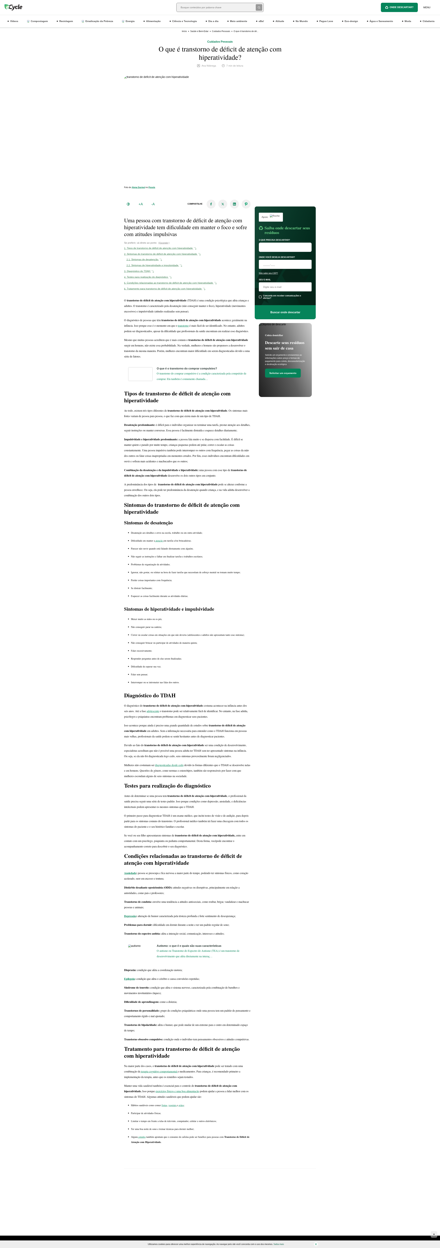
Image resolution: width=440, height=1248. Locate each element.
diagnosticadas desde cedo (169, 765)
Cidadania (428, 21)
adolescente (153, 711)
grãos (181, 1105)
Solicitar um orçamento (282, 373)
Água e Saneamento (381, 21)
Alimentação (153, 21)
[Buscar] (259, 7)
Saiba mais (278, 1244)
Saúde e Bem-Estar (199, 31)
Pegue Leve (326, 21)
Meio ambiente (238, 21)
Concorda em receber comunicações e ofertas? (282, 297)
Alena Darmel (138, 187)
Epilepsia (129, 979)
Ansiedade (130, 873)
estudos (142, 1136)
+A (141, 204)
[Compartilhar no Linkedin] (234, 204)
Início (184, 31)
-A (153, 204)
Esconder (163, 243)
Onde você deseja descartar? (277, 257)
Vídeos (14, 21)
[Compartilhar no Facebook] (211, 204)
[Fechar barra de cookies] (316, 1244)
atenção (159, 540)
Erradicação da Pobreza (99, 21)
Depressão (130, 916)
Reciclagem (66, 21)
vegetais (172, 1105)
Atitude (280, 21)
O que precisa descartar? (274, 240)
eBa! (261, 21)
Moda (408, 21)
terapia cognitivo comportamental (159, 1071)
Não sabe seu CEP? (268, 273)
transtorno (183, 325)
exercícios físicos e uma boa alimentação (177, 1091)
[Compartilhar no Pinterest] (246, 204)
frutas (164, 1105)
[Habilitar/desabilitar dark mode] (128, 204)
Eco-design (351, 21)
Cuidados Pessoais (221, 31)
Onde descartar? (402, 7)
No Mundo (302, 21)
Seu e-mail (265, 280)
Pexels (151, 187)
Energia (130, 21)
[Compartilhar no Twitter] (222, 204)
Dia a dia (213, 21)
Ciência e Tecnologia (184, 21)
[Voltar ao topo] (434, 1234)
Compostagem (39, 21)
